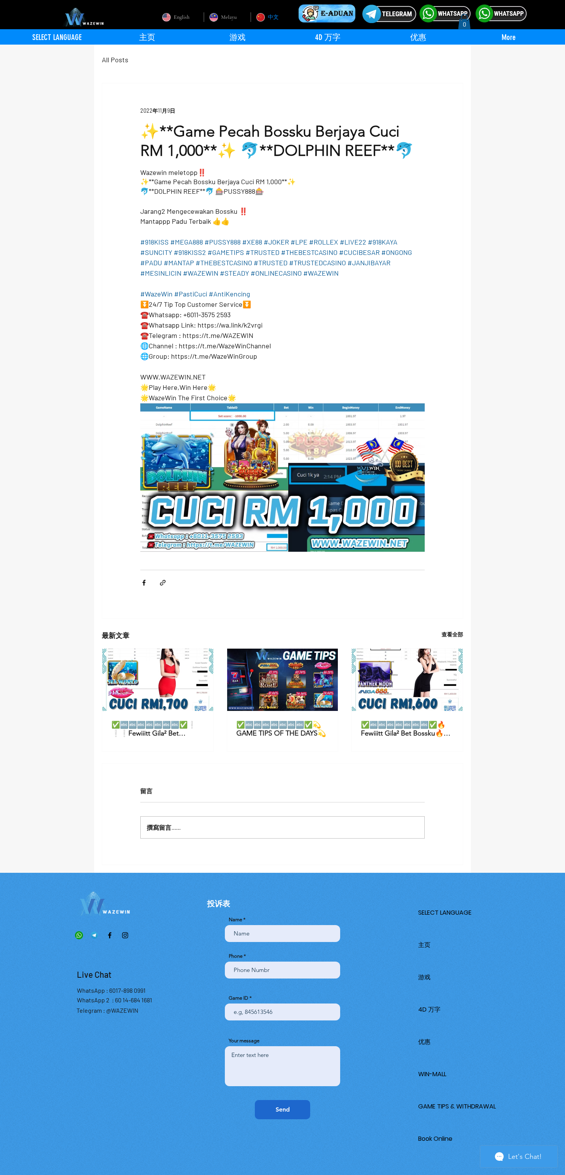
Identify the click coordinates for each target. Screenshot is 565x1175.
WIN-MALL (432, 1074)
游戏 (424, 977)
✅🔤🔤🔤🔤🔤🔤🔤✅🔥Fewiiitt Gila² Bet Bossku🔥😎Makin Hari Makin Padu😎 (406, 729)
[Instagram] (125, 935)
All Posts (115, 59)
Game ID (238, 997)
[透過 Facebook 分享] (144, 582)
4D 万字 (429, 1009)
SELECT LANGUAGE (445, 912)
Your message (244, 1040)
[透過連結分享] (162, 582)
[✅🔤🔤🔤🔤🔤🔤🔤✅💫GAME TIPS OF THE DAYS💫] (282, 680)
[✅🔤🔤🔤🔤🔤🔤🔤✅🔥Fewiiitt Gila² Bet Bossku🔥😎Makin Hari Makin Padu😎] (407, 680)
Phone (236, 956)
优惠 (424, 1041)
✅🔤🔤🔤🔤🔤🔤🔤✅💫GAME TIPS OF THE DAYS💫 (281, 729)
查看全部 (452, 634)
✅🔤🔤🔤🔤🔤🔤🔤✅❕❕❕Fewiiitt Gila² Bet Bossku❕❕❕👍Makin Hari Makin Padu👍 (155, 729)
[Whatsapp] (79, 935)
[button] (464, 22)
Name (235, 919)
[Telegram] (94, 935)
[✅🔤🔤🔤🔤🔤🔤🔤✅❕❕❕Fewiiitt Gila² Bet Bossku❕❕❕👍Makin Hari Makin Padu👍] (157, 680)
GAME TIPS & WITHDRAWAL (457, 1106)
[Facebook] (110, 935)
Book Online (435, 1138)
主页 (424, 944)
